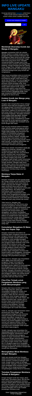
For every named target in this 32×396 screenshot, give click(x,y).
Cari (24, 24)
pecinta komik (25, 179)
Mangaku (4, 52)
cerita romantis (10, 131)
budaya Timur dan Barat (13, 115)
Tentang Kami (14, 392)
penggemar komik (17, 91)
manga (6, 107)
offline (7, 260)
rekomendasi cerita (7, 332)
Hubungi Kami (22, 392)
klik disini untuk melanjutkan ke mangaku (16, 20)
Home (7, 392)
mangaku (19, 13)
